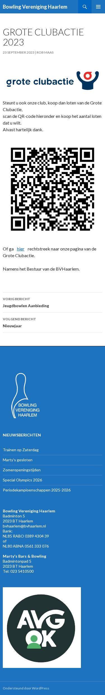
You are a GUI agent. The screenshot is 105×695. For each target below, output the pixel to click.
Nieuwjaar (19, 322)
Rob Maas (45, 52)
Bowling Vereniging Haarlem (35, 7)
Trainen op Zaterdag (21, 449)
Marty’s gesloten (17, 459)
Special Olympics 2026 (22, 479)
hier (20, 248)
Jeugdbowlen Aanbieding (26, 302)
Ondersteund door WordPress (26, 688)
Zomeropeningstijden (22, 469)
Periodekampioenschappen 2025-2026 (37, 490)
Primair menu (98, 6)
